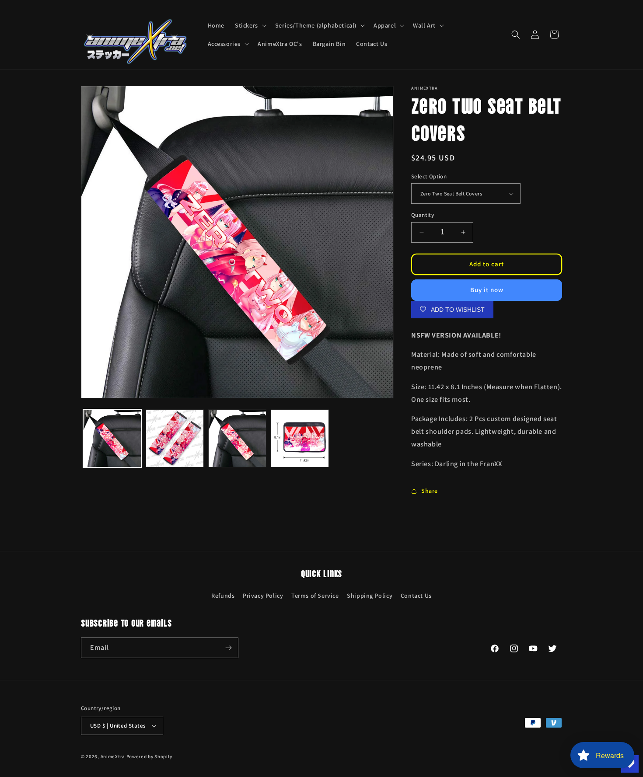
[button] (250, 25)
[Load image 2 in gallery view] (175, 438)
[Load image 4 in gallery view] (300, 438)
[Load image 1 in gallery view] (112, 438)
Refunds (222, 595)
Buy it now (486, 290)
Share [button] (429, 491)
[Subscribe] (228, 648)
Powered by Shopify (149, 756)
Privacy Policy (263, 595)
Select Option (429, 176)
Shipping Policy (369, 595)
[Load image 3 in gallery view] (237, 438)
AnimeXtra (113, 756)
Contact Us (416, 595)
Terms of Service (315, 595)
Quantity (422, 215)
